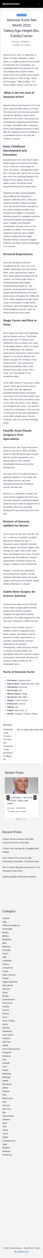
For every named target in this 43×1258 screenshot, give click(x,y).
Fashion (5, 1006)
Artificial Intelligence (11, 925)
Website (6, 1148)
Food (4, 1017)
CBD (4, 957)
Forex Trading (8, 1021)
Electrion (6, 989)
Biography (21, 15)
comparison (7, 968)
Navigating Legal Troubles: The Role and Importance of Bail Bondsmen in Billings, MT (8, 742)
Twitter (5, 1137)
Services (6, 1105)
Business (6, 946)
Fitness (5, 1014)
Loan (4, 1066)
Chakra (5, 964)
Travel (5, 1134)
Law (4, 1059)
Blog (4, 943)
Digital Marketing (9, 982)
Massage (6, 1077)
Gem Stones (8, 1035)
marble (5, 1070)
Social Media (8, 1116)
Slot (4, 1112)
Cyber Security (9, 975)
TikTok (5, 1130)
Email (4, 992)
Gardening (7, 1031)
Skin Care (6, 1109)
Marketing (6, 1074)
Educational (7, 985)
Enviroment (7, 1003)
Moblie (5, 1081)
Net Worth (7, 1084)
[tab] (17, 819)
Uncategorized (8, 1141)
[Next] (35, 797)
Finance (5, 1010)
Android (5, 918)
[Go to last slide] (8, 797)
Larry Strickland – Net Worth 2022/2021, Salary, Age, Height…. (19, 800)
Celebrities (7, 961)
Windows (6, 1151)
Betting (5, 936)
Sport (4, 1123)
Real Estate (7, 1098)
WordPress (7, 1155)
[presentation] (21, 785)
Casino (5, 954)
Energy (5, 996)
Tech (4, 1127)
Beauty (5, 932)
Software (6, 1119)
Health (5, 1045)
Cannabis (6, 950)
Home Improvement (11, 1049)
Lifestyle (6, 1063)
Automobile (7, 929)
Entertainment (8, 999)
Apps (4, 922)
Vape (4, 1144)
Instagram (6, 1052)
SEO (4, 1102)
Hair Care (6, 1042)
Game (5, 1024)
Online (5, 1088)
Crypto (5, 971)
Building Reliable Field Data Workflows (19, 877)
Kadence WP (23, 1251)
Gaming (5, 1028)
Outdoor (6, 1091)
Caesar (16, 42)
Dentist (5, 978)
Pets (4, 1095)
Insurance (6, 1056)
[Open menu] (39, 3)
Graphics (6, 1038)
